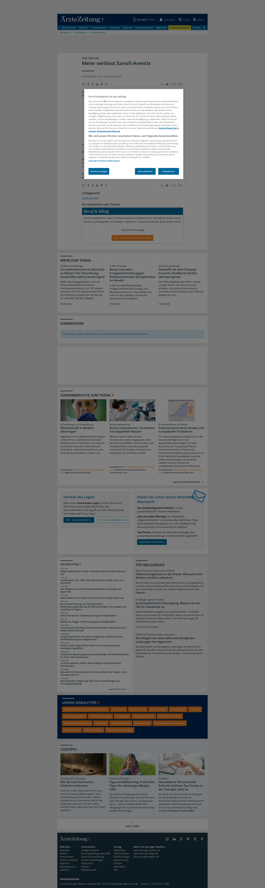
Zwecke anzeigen (99, 171)
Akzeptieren (168, 171)
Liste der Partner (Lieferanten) (104, 160)
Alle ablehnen (145, 171)
